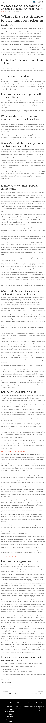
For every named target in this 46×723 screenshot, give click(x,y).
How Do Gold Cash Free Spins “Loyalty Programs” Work (13, 451)
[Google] (9, 682)
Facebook (39, 706)
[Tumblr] (12, 682)
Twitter (39, 708)
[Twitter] (7, 682)
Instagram (39, 707)
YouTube (39, 710)
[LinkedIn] (10, 682)
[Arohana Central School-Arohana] (38, 2)
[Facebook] (5, 682)
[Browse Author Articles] (1, 11)
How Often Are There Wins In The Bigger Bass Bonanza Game (35, 693)
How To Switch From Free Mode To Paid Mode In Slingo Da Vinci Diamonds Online (12, 693)
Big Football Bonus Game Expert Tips (9, 557)
